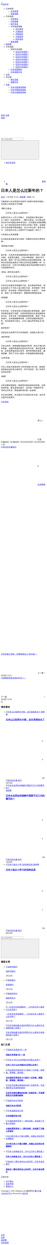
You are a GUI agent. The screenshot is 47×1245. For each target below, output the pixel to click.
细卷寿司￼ (10, 998)
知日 (3, 197)
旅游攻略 (14, 42)
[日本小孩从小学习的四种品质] (19, 865)
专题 (8, 85)
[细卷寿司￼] (11, 994)
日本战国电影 (16, 70)
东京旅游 (19, 29)
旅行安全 (14, 24)
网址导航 (14, 80)
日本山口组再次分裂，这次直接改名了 (25, 719)
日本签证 (14, 19)
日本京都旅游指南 (18, 92)
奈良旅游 (19, 39)
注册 (7, 115)
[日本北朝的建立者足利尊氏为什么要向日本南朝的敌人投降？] (26, 1028)
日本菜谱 (14, 11)
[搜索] (20, 150)
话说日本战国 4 (21, 59)
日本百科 (5, 402)
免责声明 (9, 1184)
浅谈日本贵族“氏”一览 (15, 1055)
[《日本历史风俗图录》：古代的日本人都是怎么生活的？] (26, 1009)
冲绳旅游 (19, 34)
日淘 (8, 75)
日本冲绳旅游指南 (18, 90)
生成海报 (41, 484)
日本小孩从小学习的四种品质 (21, 869)
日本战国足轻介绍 (13, 1116)
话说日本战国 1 (21, 52)
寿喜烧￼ (9, 985)
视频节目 (14, 82)
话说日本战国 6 (21, 64)
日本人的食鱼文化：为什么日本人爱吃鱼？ (24, 1157)
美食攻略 (14, 14)
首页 (10, 163)
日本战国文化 (16, 72)
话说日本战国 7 (21, 67)
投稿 (3, 118)
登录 (3, 115)
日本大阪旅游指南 (18, 87)
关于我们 (9, 1181)
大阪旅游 (19, 37)
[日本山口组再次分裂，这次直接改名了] (23, 712)
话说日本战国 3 (21, 57)
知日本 (25, 1193)
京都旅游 (19, 32)
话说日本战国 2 (21, 54)
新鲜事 (9, 44)
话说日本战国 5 (21, 62)
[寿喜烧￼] (10, 980)
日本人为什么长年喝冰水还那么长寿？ (22, 1065)
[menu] (2, 2)
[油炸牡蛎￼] (11, 967)
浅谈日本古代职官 (13, 1106)
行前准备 (14, 21)
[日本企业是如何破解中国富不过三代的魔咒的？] (26, 788)
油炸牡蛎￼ (10, 971)
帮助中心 (9, 1186)
